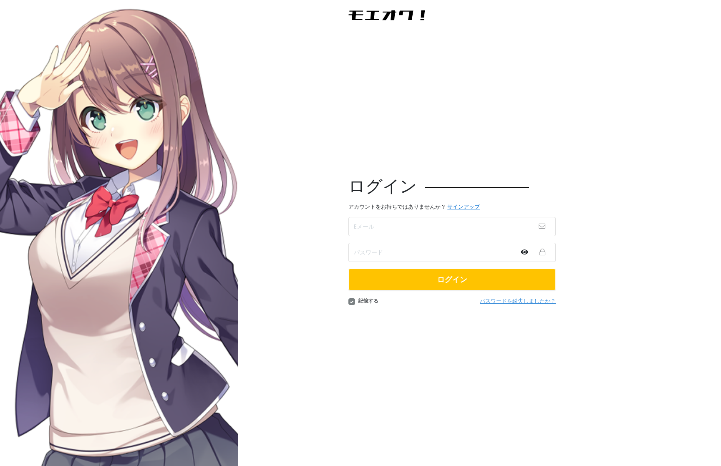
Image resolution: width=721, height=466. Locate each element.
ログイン (452, 279)
